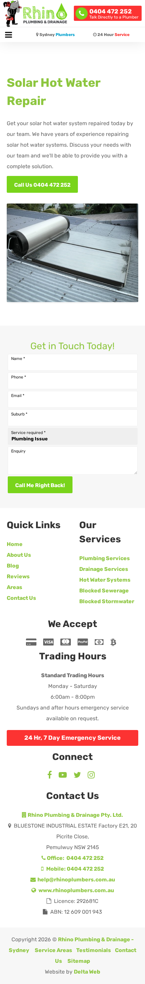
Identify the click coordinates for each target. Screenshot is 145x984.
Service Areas (53, 950)
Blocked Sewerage (104, 590)
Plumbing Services (104, 558)
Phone (18, 377)
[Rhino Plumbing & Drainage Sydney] (35, 13)
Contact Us (21, 598)
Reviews (18, 576)
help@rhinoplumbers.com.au (75, 879)
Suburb (19, 414)
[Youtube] (62, 776)
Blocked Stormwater (106, 601)
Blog (13, 565)
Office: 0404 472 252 (75, 858)
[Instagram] (91, 776)
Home (15, 544)
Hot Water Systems (104, 580)
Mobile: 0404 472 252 (74, 869)
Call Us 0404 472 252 (42, 185)
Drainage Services (103, 569)
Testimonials (93, 950)
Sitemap (78, 961)
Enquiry (18, 451)
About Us (19, 555)
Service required (28, 433)
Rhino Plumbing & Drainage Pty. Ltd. (75, 815)
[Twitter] (77, 776)
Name (18, 359)
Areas (14, 587)
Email (17, 396)
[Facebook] (51, 776)
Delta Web (87, 972)
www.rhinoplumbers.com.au (75, 890)
